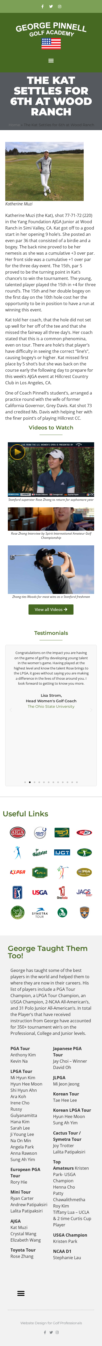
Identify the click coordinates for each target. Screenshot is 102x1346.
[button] (51, 60)
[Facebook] (42, 6)
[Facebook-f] (45, 1332)
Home (14, 125)
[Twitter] (51, 6)
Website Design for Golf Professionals (51, 1323)
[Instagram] (59, 6)
